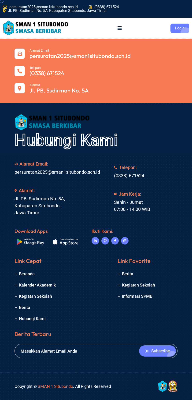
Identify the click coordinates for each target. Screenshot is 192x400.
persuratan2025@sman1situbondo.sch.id (43, 7)
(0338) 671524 (106, 7)
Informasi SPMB (137, 296)
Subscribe (160, 350)
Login (180, 28)
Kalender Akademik (37, 285)
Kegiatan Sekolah (35, 296)
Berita (24, 307)
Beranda (27, 273)
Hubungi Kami (66, 140)
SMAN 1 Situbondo (55, 386)
